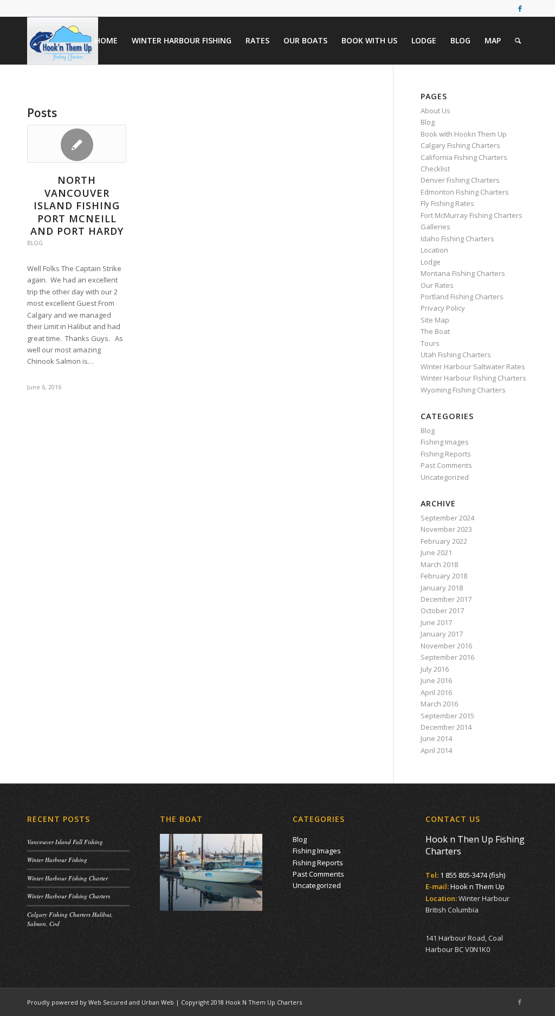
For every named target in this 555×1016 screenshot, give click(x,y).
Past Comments (446, 465)
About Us (435, 110)
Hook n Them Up (477, 886)
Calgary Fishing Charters (460, 145)
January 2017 (442, 634)
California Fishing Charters (464, 157)
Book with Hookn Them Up (464, 134)
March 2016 (439, 704)
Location (434, 250)
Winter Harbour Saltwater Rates (473, 366)
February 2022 (444, 541)
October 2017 (442, 610)
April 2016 (436, 692)
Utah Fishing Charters (456, 354)
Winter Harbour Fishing (57, 860)
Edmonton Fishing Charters (465, 192)
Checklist (435, 168)
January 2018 (442, 588)
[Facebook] (520, 8)
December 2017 (446, 599)
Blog (35, 243)
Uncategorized (445, 477)
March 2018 (439, 564)
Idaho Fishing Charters (457, 238)
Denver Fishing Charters (460, 180)
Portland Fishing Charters (462, 296)
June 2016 (436, 680)
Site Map (435, 320)
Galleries (435, 227)
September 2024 (447, 518)
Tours (430, 343)
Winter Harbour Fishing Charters (473, 378)
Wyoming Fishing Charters (463, 390)
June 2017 (436, 622)
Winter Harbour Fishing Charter (67, 878)
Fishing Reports (446, 454)
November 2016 (446, 646)
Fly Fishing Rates (447, 203)
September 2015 (447, 716)
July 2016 (435, 669)
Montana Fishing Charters (463, 273)
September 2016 (447, 657)
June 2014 (436, 738)
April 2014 (436, 750)
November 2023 (446, 529)
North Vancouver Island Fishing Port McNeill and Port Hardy (77, 205)
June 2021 (436, 552)
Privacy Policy (443, 308)
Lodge (431, 262)
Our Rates (437, 285)
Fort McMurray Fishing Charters (471, 215)
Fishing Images (445, 442)
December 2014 (446, 727)
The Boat (435, 331)
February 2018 (444, 576)
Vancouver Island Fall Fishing (65, 842)
